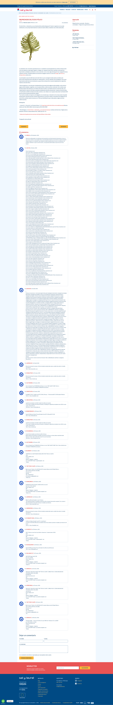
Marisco (62, 9)
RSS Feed (76, 47)
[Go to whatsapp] (3, 701)
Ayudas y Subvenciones (43, 691)
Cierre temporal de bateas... (78, 37)
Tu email (45, 638)
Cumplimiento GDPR (67, 702)
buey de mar (23, 75)
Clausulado (40, 696)
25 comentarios (65, 22)
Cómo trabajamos (42, 682)
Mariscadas (80, 9)
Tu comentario (22, 644)
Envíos (39, 685)
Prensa (39, 684)
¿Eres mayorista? (41, 687)
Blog (39, 680)
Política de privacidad (43, 692)
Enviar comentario (26, 658)
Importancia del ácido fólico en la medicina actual (53, 105)
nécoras (62, 73)
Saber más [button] (64, 2)
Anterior (63, 126)
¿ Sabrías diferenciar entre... (78, 41)
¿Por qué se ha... (76, 33)
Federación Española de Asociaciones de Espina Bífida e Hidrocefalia (35, 114)
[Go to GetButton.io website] (3, 703)
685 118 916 (70, 6)
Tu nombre (21, 638)
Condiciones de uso (42, 694)
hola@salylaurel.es (60, 686)
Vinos (86, 9)
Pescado (68, 9)
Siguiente (23, 126)
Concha (73, 9)
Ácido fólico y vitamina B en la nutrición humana (39, 109)
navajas (56, 73)
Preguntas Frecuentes (43, 689)
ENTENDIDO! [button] (73, 2)
